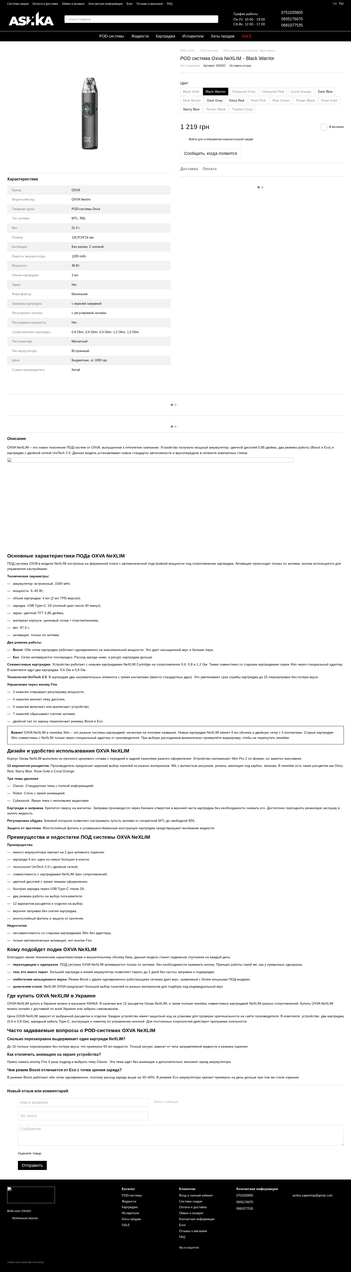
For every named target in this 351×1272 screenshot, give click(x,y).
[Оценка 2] (57, 1153)
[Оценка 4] (72, 1153)
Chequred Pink (273, 92)
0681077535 (292, 25)
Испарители (193, 36)
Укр (335, 3)
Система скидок (18, 3)
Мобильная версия (24, 1218)
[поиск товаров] (214, 19)
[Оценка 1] (49, 1153)
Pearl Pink (258, 101)
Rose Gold (329, 101)
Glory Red (236, 101)
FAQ (169, 3)
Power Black (305, 101)
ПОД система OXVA (22, 563)
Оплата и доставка (45, 3)
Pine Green (281, 101)
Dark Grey (215, 101)
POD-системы (111, 36)
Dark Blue (325, 92)
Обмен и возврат (73, 3)
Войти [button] (193, 139)
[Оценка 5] (80, 1153)
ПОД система (70, 964)
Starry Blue (191, 109)
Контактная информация (106, 3)
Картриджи (165, 36)
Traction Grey (242, 109)
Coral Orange (301, 92)
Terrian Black (216, 109)
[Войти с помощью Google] (191, 1102)
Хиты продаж (222, 36)
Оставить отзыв (240, 66)
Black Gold (191, 92)
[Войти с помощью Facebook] (183, 1102)
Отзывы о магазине (150, 3)
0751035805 (292, 13)
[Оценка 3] (64, 1153)
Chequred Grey (243, 92)
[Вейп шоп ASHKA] (31, 1194)
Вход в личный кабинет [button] (196, 1195)
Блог (130, 3)
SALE (247, 36)
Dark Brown (192, 101)
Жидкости (140, 36)
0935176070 (292, 19)
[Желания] (315, 19)
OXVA (76, 190)
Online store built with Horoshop (25, 1262)
